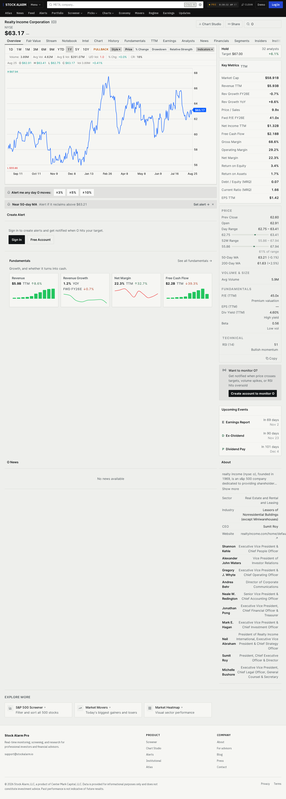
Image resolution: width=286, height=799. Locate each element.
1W (19, 49)
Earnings (168, 13)
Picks (91, 13)
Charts (106, 13)
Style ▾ (116, 49)
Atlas (8, 13)
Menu (34, 4)
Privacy (265, 784)
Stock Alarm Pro (17, 735)
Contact (222, 767)
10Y (86, 49)
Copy (273, 358)
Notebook (69, 41)
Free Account (41, 240)
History (113, 41)
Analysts (188, 41)
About (220, 742)
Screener (74, 13)
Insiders (261, 41)
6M (43, 49)
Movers (139, 13)
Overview (14, 41)
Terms (277, 784)
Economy (124, 13)
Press (220, 761)
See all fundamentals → (195, 261)
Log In (276, 4)
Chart (98, 41)
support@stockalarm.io (19, 754)
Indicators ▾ (205, 49)
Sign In (17, 240)
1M (27, 49)
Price (128, 49)
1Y (70, 49)
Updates (184, 13)
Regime (153, 13)
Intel (85, 41)
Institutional (153, 761)
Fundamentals (135, 41)
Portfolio (57, 13)
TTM (154, 41)
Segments (241, 41)
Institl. (277, 41)
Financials (221, 41)
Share (235, 24)
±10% (87, 192)
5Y (77, 49)
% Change (142, 49)
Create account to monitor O (253, 393)
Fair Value (33, 41)
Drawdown (159, 49)
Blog (220, 754)
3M (35, 49)
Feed (31, 13)
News (20, 13)
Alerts (43, 13)
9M (51, 49)
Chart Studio (211, 24)
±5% (72, 192)
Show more (230, 489)
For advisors (224, 748)
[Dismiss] (212, 204)
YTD (61, 49)
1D (11, 49)
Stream (51, 41)
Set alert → (202, 204)
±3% (59, 192)
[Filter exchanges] (200, 4)
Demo (261, 4)
